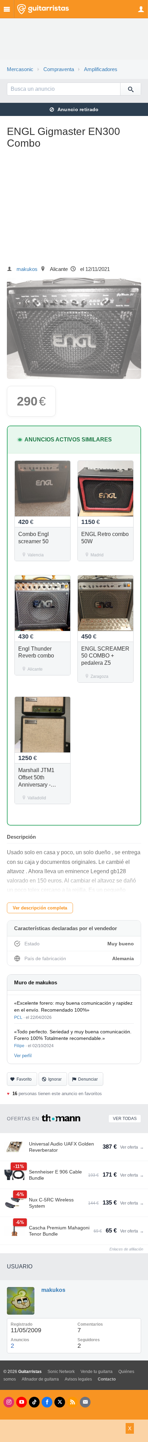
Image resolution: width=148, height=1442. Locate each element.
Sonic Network (61, 1371)
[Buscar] (130, 89)
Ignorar (55, 1079)
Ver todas (125, 1118)
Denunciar (88, 1079)
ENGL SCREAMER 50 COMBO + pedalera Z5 (105, 656)
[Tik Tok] (34, 1402)
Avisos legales (78, 1379)
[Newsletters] (85, 1402)
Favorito (24, 1079)
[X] (59, 1402)
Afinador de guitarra (40, 1379)
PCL (18, 1017)
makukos (27, 269)
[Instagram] (8, 1402)
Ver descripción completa (40, 907)
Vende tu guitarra (97, 1371)
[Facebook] (47, 1402)
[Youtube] (21, 1402)
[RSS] (72, 1402)
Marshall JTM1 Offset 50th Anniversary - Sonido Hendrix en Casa (41, 784)
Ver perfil (23, 1055)
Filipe (19, 1045)
